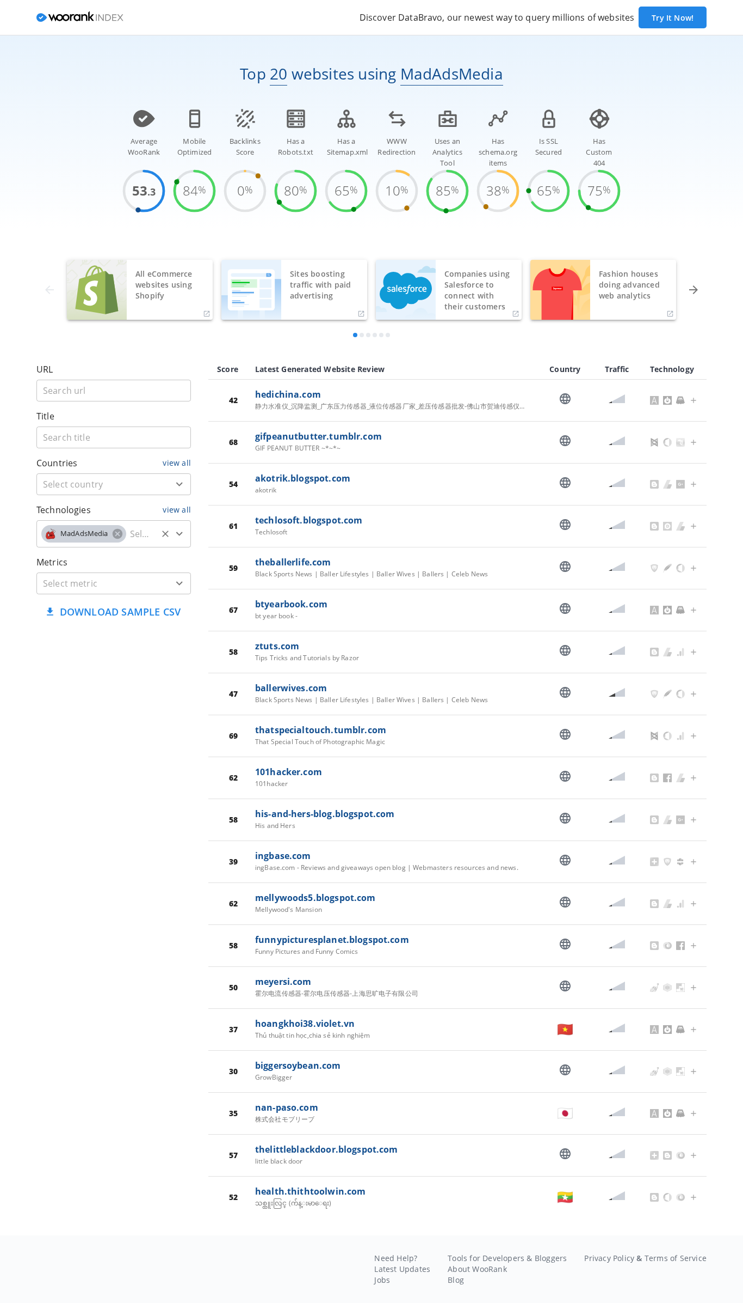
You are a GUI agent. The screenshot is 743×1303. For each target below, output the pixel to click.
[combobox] (113, 484)
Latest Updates (402, 1269)
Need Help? (395, 1258)
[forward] (693, 290)
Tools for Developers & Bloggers (507, 1258)
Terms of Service (676, 1258)
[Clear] (165, 533)
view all (177, 463)
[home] (79, 18)
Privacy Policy (609, 1258)
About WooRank (477, 1269)
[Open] (179, 484)
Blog (456, 1280)
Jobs (382, 1280)
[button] (83, 534)
